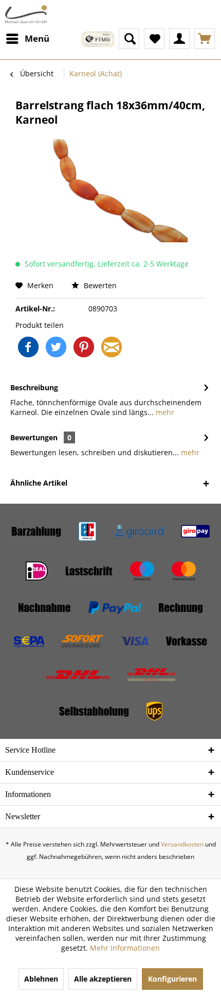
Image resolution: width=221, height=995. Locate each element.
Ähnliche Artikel (38, 483)
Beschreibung (34, 387)
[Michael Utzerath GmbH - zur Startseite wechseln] (26, 14)
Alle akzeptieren (103, 979)
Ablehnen (41, 979)
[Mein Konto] (179, 38)
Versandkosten (182, 844)
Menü (37, 38)
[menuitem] (27, 38)
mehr (164, 412)
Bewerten (99, 285)
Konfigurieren (172, 979)
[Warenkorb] (204, 38)
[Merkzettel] (154, 38)
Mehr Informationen (125, 948)
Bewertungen (34, 437)
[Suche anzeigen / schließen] (129, 38)
